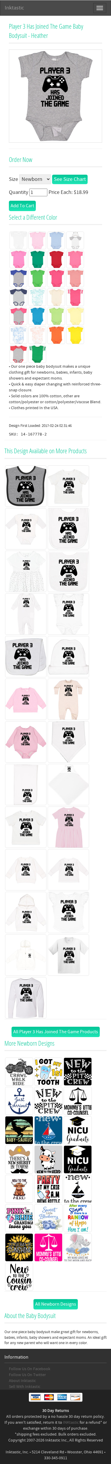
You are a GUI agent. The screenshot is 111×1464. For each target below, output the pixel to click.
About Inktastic (22, 1380)
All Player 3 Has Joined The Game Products (55, 1032)
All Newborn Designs (55, 1304)
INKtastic (71, 1422)
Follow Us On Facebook (29, 1369)
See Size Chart (70, 179)
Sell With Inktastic (24, 1386)
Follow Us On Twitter (27, 1375)
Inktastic (14, 7)
